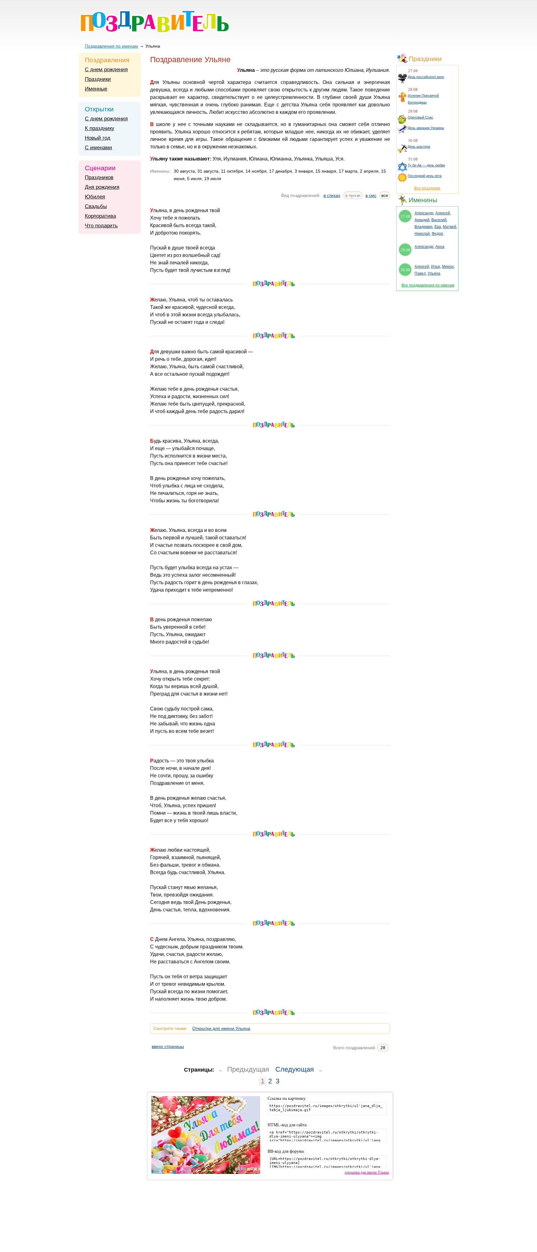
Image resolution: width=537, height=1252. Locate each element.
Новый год (97, 138)
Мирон (448, 266)
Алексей (442, 213)
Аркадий (422, 220)
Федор (437, 233)
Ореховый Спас (420, 117)
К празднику (99, 128)
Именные (96, 89)
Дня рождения (102, 187)
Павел (420, 273)
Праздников (99, 177)
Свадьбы (96, 206)
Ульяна (434, 273)
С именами (98, 148)
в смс (370, 195)
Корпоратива (100, 216)
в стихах (332, 195)
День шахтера (419, 146)
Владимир (424, 227)
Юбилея (95, 197)
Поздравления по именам (111, 46)
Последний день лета (425, 176)
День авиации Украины (426, 128)
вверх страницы (168, 1046)
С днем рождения (106, 69)
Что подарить (101, 226)
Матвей (449, 227)
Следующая (294, 1069)
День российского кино (426, 77)
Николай (422, 233)
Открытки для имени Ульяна (221, 1028)
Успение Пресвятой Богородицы (423, 99)
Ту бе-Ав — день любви (426, 165)
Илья (435, 266)
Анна (439, 246)
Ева (437, 227)
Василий (439, 220)
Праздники (98, 79)
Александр (424, 213)
